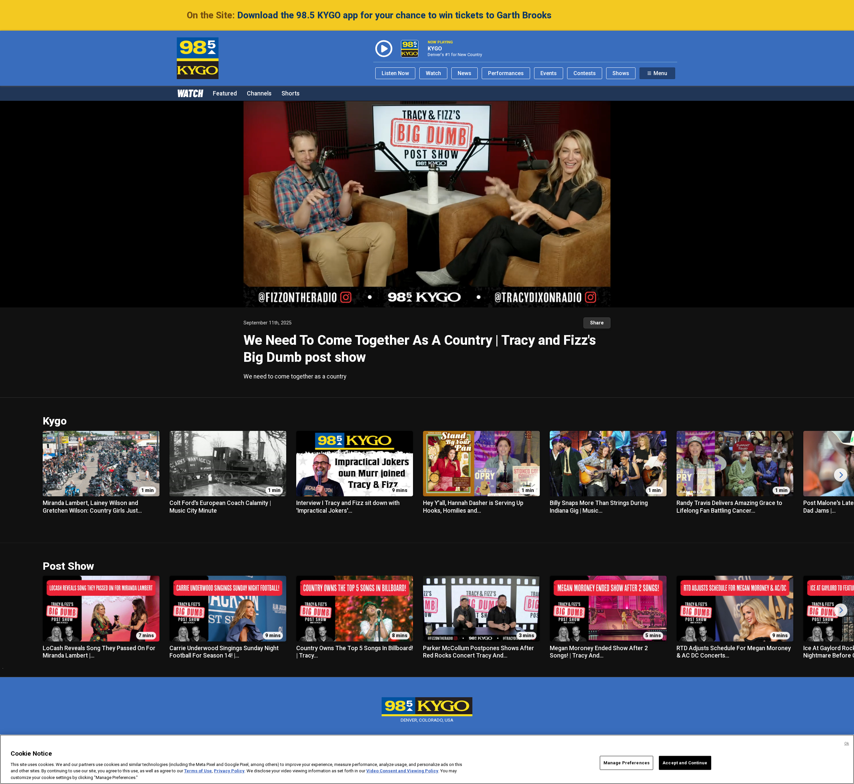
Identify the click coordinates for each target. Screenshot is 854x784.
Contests (584, 73)
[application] (427, 204)
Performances (506, 73)
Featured (225, 93)
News (464, 73)
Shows (620, 73)
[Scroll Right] (840, 475)
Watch (433, 73)
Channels (259, 93)
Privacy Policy (229, 770)
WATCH (190, 92)
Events (548, 73)
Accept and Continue (685, 762)
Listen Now (395, 73)
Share (597, 323)
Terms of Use (198, 770)
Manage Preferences (626, 762)
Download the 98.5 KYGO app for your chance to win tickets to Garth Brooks (394, 15)
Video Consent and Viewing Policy (402, 770)
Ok (846, 743)
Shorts (291, 93)
